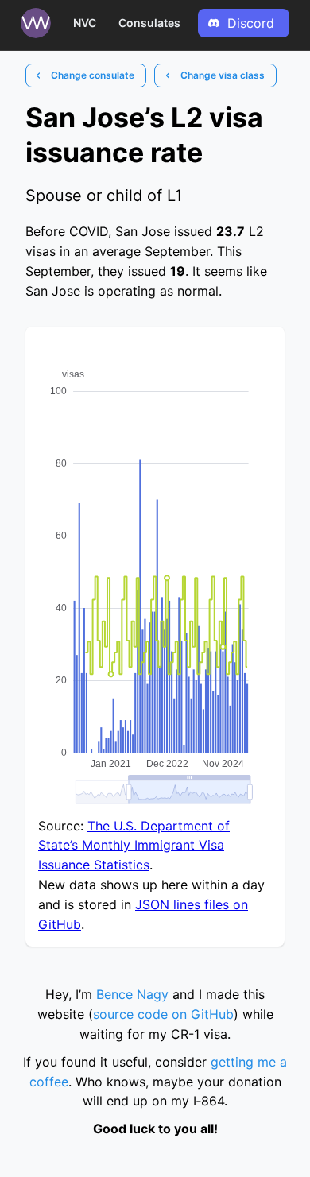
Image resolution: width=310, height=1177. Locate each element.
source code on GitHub (163, 1014)
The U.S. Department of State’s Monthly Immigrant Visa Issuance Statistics (134, 845)
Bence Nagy (132, 994)
